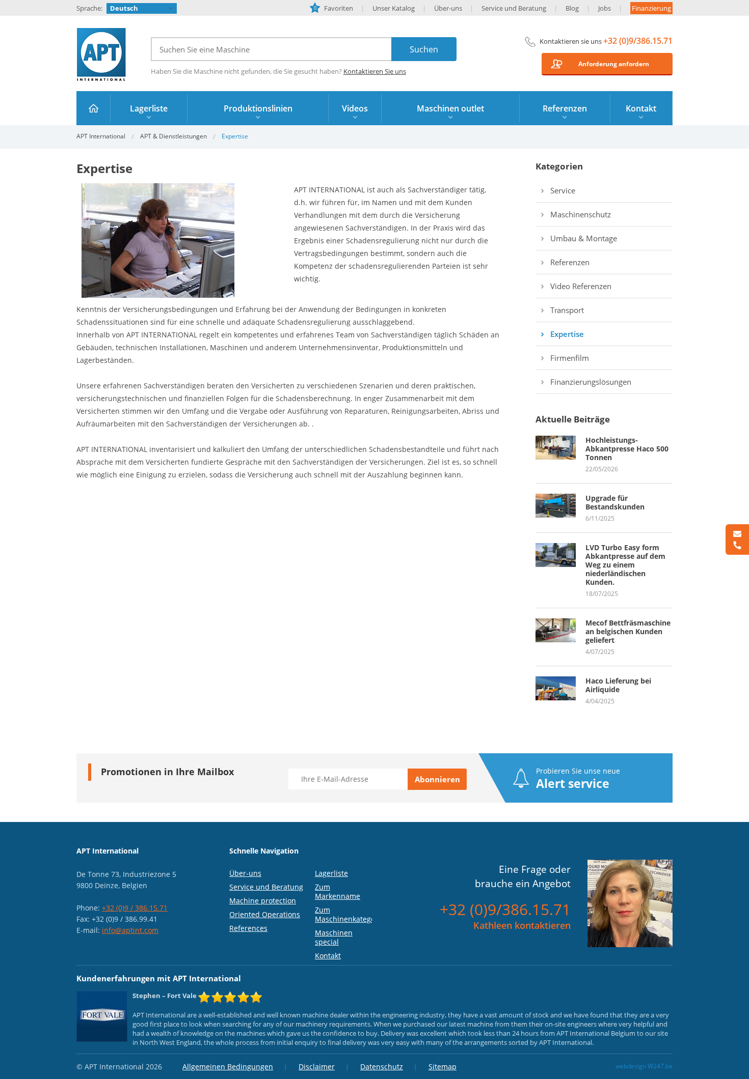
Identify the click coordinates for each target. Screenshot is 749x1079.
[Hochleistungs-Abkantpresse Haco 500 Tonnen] (556, 440)
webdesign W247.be (644, 1066)
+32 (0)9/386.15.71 (638, 40)
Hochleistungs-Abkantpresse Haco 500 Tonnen (626, 448)
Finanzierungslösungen (590, 382)
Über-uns (448, 8)
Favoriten (333, 8)
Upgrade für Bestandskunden (615, 502)
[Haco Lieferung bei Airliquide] (556, 681)
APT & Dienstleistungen (173, 136)
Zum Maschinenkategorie (349, 914)
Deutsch (124, 8)
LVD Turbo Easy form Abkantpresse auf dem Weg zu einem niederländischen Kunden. (625, 565)
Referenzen (570, 262)
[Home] (93, 108)
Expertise (567, 334)
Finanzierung (651, 8)
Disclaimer (317, 1066)
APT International (101, 54)
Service (562, 190)
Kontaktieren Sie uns (374, 71)
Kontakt (328, 955)
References (248, 928)
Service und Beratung (513, 8)
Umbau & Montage (583, 238)
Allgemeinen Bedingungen (227, 1066)
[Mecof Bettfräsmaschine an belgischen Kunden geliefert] (556, 623)
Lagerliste (331, 873)
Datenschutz (381, 1066)
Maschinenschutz (580, 214)
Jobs (604, 8)
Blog (572, 8)
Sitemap (443, 1066)
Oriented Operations (264, 914)
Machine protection (262, 900)
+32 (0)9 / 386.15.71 (135, 908)
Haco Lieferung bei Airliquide (618, 685)
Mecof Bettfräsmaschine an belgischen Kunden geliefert (628, 631)
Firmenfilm (569, 358)
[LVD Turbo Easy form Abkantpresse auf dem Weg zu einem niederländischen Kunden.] (556, 547)
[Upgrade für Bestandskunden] (556, 498)
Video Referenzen (580, 286)
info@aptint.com (130, 930)
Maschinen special (334, 937)
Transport (567, 310)
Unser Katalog (393, 8)
